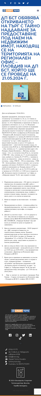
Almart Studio (24, 390)
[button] (5, 3)
